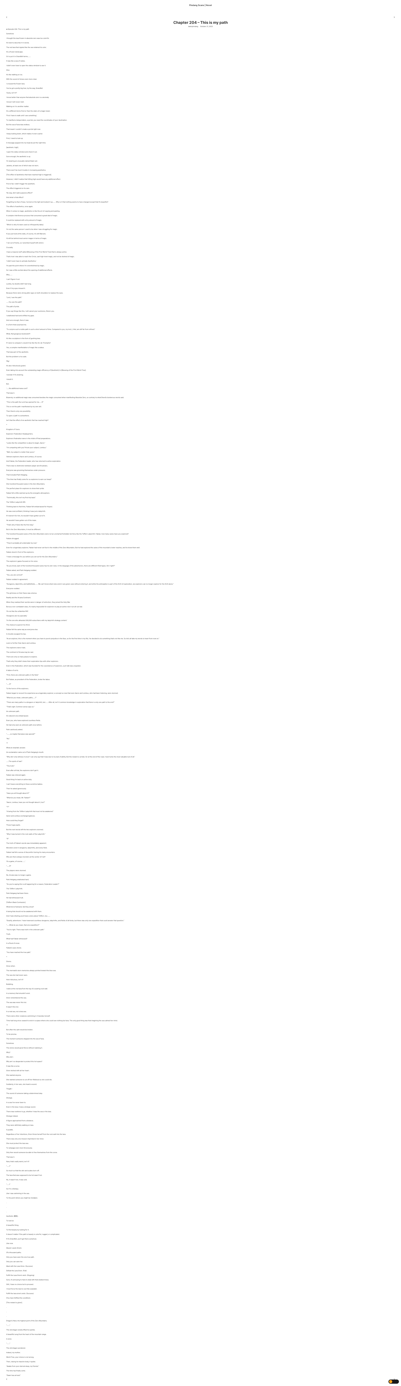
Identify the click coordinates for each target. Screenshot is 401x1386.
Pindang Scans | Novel (200, 5)
